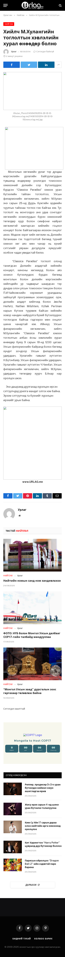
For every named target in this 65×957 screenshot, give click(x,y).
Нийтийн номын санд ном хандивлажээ (32, 580)
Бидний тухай (21, 939)
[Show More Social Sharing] (58, 65)
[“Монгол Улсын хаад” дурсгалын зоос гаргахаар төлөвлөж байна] (32, 664)
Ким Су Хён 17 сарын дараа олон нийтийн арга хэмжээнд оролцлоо (42, 826)
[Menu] (5, 5)
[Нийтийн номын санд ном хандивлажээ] (32, 555)
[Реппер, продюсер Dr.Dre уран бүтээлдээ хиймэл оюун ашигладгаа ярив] (13, 789)
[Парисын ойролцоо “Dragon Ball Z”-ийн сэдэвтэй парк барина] (13, 865)
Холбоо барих (43, 939)
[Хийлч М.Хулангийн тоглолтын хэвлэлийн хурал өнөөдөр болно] (32, 91)
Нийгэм (9, 24)
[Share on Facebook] (11, 65)
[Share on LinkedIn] (46, 65)
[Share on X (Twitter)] (29, 65)
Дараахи (31, 885)
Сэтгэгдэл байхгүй (45, 51)
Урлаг (13, 51)
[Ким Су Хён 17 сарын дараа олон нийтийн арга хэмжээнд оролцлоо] (13, 827)
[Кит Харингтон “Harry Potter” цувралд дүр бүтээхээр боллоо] (13, 847)
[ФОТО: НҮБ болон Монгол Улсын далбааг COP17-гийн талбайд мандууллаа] (32, 607)
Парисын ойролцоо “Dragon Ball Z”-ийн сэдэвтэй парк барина (42, 864)
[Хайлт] (60, 5)
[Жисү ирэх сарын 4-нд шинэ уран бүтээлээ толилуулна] (13, 809)
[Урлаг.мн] (32, 5)
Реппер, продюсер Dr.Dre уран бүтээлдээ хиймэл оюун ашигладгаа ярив (42, 788)
